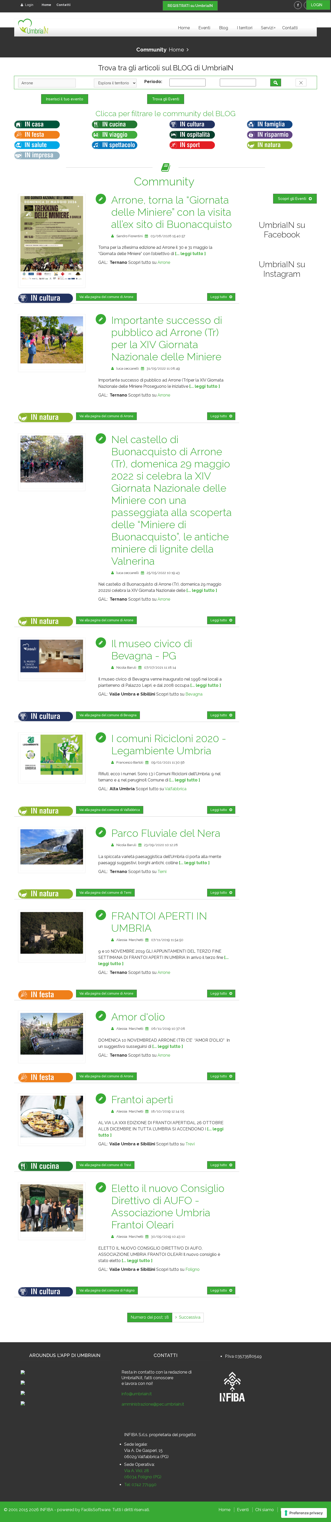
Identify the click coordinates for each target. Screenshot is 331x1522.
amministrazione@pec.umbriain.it (153, 1404)
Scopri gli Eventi (292, 199)
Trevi (190, 1144)
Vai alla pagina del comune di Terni (105, 892)
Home (46, 5)
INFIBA (46, 1509)
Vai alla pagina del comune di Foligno (106, 1290)
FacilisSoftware (95, 1509)
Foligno (192, 1269)
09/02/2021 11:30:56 (168, 762)
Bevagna (193, 694)
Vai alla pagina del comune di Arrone (106, 297)
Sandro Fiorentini (129, 236)
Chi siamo (264, 1509)
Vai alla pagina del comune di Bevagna (108, 715)
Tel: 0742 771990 (140, 1484)
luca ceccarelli (127, 368)
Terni (162, 871)
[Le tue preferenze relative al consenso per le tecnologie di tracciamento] (304, 1513)
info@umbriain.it (137, 1393)
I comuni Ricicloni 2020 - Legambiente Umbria (168, 744)
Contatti (63, 5)
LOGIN (318, 5)
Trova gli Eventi (165, 99)
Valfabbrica (175, 788)
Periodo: (154, 81)
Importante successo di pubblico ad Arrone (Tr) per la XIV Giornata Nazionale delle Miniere (166, 338)
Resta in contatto (138, 1372)
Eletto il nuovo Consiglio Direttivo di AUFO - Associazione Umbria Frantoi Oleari (167, 1206)
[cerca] (275, 82)
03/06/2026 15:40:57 (168, 236)
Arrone (163, 262)
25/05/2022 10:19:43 (163, 573)
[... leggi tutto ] (190, 253)
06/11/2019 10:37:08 (168, 1029)
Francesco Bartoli (129, 762)
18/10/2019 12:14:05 (167, 1111)
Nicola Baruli (126, 667)
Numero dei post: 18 (150, 1317)
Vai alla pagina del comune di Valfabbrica (109, 810)
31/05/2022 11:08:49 (163, 368)
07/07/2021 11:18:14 (160, 667)
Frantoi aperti (142, 1099)
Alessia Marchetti (129, 940)
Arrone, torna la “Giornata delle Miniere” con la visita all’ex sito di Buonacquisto (171, 212)
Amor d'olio (138, 1017)
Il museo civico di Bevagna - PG (151, 649)
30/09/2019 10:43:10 (168, 1237)
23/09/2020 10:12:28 (161, 845)
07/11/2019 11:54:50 (167, 940)
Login (28, 5)
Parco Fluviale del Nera (165, 833)
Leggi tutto (218, 297)
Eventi (204, 27)
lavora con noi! (139, 1383)
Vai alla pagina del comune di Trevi (105, 1165)
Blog (223, 27)
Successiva (188, 1317)
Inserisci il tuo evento (64, 99)
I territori (244, 27)
